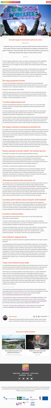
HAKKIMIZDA (22, 375)
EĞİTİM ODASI (25, 373)
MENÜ (48, 2)
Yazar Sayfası (44, 316)
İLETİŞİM (29, 375)
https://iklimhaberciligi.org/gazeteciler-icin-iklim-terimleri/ (17, 294)
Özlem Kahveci (13, 316)
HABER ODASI (16, 373)
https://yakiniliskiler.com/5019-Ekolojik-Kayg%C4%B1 (17, 307)
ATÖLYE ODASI (34, 373)
